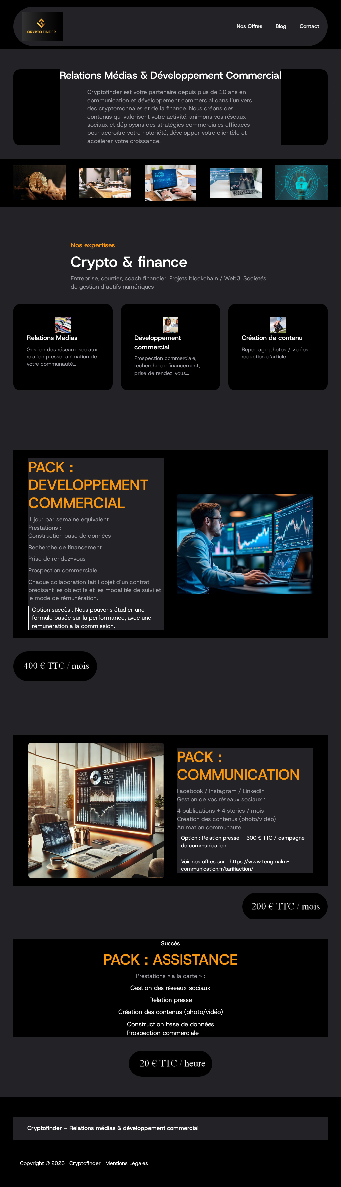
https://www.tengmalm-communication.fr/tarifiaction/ (235, 865)
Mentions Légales (126, 1163)
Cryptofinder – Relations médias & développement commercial (113, 1128)
